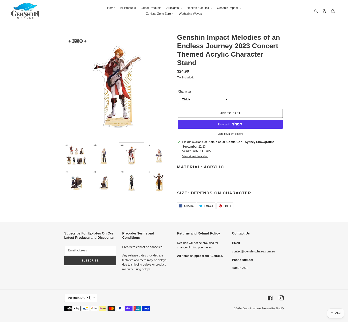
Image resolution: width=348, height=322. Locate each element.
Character (184, 91)
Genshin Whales (252, 308)
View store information (195, 156)
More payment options (230, 133)
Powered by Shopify (273, 308)
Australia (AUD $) (79, 297)
